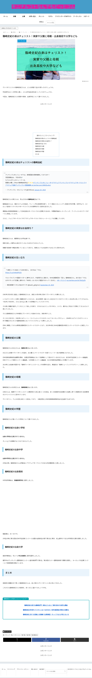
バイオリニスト (16, 635)
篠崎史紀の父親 (39, 146)
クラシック (7, 635)
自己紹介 (41, 669)
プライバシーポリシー (23, 669)
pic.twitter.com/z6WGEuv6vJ (41, 185)
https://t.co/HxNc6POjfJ (13, 272)
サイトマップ (11, 669)
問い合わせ (34, 669)
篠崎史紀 (35, 635)
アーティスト (8, 631)
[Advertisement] (46, 118)
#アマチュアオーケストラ (76, 182)
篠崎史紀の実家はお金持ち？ (43, 141)
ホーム (3, 669)
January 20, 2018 (40, 190)
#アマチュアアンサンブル (59, 182)
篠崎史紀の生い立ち (41, 144)
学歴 (24, 635)
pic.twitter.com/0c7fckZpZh (76, 280)
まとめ (37, 154)
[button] (53, 23)
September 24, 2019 (47, 285)
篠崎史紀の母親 (39, 149)
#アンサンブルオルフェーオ (42, 182)
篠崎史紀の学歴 (39, 151)
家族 (29, 635)
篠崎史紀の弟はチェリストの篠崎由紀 (46, 138)
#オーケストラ (61, 280)
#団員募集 (27, 185)
